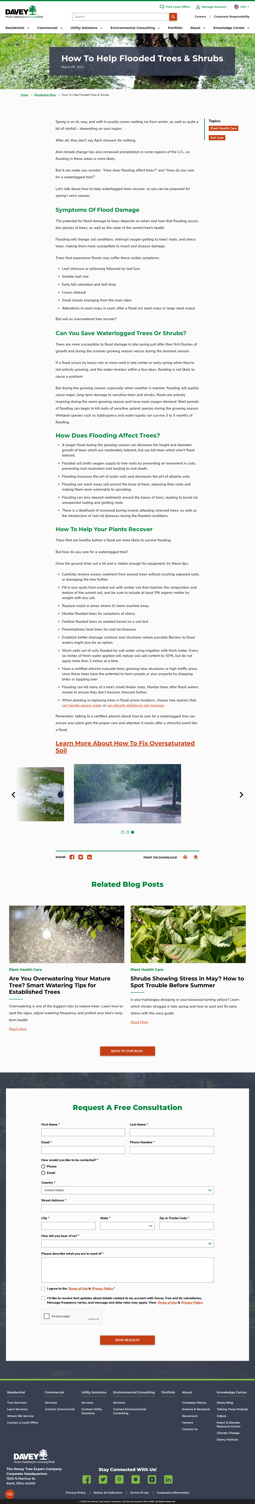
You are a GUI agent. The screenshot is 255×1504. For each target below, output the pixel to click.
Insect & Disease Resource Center (229, 1424)
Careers (200, 16)
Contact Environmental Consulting (129, 1411)
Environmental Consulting (134, 1392)
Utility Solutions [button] (84, 28)
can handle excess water (82, 705)
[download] (194, 857)
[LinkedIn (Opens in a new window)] (168, 1480)
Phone (52, 1166)
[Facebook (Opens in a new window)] (86, 1480)
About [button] (195, 28)
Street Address (53, 1200)
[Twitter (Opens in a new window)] (103, 1480)
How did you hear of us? (60, 1236)
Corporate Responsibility (232, 16)
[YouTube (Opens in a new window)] (152, 1480)
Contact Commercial (60, 1409)
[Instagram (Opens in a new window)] (135, 1480)
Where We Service (20, 1416)
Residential (16, 1392)
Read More (18, 1029)
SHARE (61, 857)
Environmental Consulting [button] (133, 28)
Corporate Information (173, 1492)
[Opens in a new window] (70, 857)
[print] (183, 857)
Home (24, 95)
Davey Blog (225, 1402)
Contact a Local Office (22, 1422)
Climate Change (228, 1433)
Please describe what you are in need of (72, 1254)
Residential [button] (15, 28)
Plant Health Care (223, 128)
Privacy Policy (102, 1288)
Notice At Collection (108, 1492)
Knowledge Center (232, 1392)
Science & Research (196, 1409)
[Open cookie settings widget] (10, 1494)
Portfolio (175, 28)
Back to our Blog (127, 1051)
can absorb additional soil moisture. (136, 705)
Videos (221, 1416)
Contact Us (190, 1429)
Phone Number (142, 1142)
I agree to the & (81, 1288)
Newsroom (190, 1416)
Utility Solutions (93, 1392)
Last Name (139, 1124)
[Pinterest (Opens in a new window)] (119, 1480)
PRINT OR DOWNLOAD (160, 857)
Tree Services (16, 1402)
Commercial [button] (48, 28)
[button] (122, 832)
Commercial (54, 1392)
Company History (194, 1402)
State (105, 1218)
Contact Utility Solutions (91, 1411)
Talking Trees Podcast (232, 1409)
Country (48, 1182)
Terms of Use (78, 1288)
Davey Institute (227, 1439)
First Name (50, 1124)
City (45, 1218)
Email (46, 1142)
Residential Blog (45, 95)
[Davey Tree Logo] (34, 1456)
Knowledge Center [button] (229, 28)
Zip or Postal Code (174, 1218)
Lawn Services (17, 1409)
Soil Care (217, 138)
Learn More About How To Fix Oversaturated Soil (125, 747)
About (187, 1392)
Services (51, 1402)
